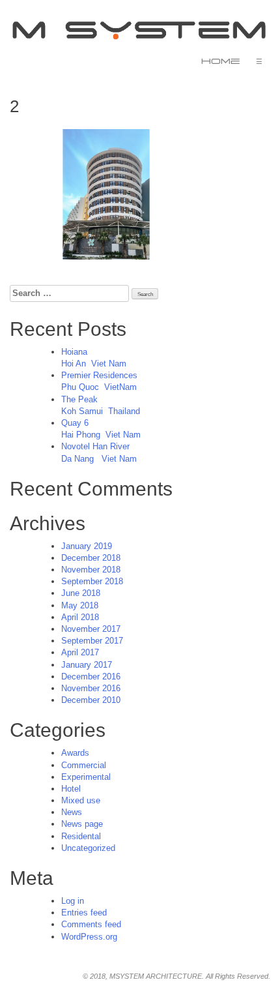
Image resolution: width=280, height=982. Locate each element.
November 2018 (90, 569)
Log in (72, 901)
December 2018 (90, 558)
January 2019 (86, 546)
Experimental (86, 777)
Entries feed (84, 912)
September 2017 (92, 641)
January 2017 (86, 665)
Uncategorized (88, 848)
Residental (81, 836)
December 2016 (90, 676)
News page (82, 824)
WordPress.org (89, 937)
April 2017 (80, 652)
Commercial (83, 765)
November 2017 (90, 629)
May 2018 (79, 605)
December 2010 (90, 700)
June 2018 (80, 593)
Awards (75, 753)
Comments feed (91, 924)
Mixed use (80, 800)
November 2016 (90, 688)
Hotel (71, 789)
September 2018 (92, 581)
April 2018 (80, 617)
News (71, 812)
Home (220, 61)
